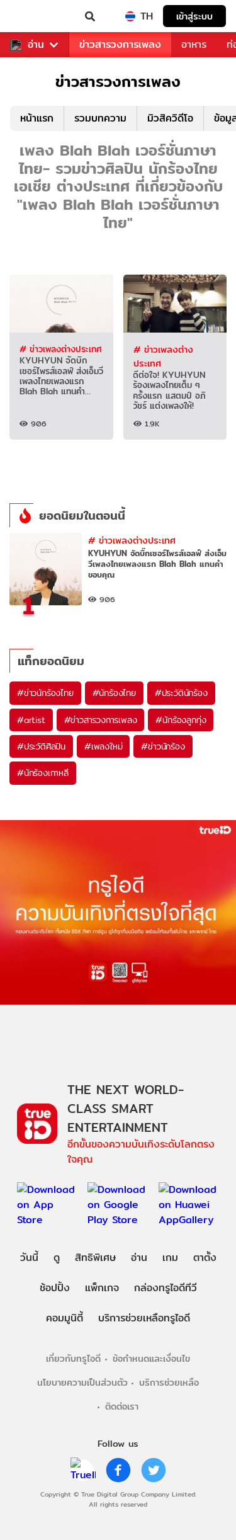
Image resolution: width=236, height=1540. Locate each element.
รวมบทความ (100, 118)
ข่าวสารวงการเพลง (120, 44)
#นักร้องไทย (114, 693)
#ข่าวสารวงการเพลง (100, 720)
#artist (31, 720)
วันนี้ (29, 1257)
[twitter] (153, 1470)
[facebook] (118, 1470)
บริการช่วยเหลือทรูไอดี (144, 1318)
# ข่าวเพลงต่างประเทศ (60, 349)
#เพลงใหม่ (103, 746)
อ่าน (36, 44)
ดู (56, 1257)
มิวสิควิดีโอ (170, 118)
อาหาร (193, 44)
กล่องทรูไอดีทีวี (165, 1288)
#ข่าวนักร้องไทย (45, 693)
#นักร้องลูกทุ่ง (180, 720)
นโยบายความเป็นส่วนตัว (82, 1382)
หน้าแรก (36, 118)
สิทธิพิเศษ (95, 1257)
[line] (83, 1470)
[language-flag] (130, 16)
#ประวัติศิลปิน (41, 746)
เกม (170, 1257)
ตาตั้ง (204, 1257)
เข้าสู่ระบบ (194, 16)
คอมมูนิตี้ (64, 1318)
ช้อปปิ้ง (55, 1288)
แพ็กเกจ (102, 1288)
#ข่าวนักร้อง (162, 746)
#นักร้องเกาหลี (43, 773)
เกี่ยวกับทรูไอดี (73, 1358)
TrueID (35, 16)
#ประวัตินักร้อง (181, 693)
